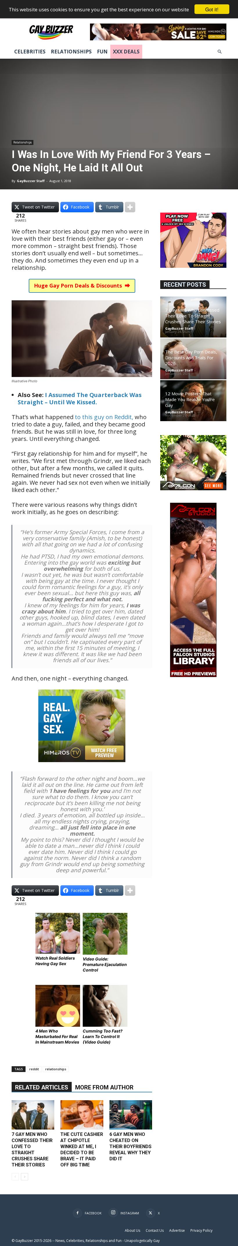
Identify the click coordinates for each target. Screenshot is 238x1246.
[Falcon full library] (193, 675)
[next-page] (24, 1176)
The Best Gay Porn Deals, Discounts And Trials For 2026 (191, 357)
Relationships (71, 51)
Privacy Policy (201, 1230)
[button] (219, 52)
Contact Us (155, 1230)
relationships (55, 1069)
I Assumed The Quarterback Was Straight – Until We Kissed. (80, 398)
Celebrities (30, 51)
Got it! (212, 9)
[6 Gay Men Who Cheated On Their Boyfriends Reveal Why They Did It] (130, 1115)
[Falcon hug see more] (193, 488)
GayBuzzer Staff (31, 181)
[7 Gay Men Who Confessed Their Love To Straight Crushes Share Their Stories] (33, 1115)
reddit (34, 1069)
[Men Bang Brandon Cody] (193, 266)
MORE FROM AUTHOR (104, 1087)
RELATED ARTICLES (41, 1087)
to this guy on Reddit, (105, 417)
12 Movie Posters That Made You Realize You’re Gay (190, 399)
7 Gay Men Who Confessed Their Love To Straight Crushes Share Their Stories (193, 315)
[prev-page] (15, 1176)
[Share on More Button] (130, 207)
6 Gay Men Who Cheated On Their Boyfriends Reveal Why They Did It (130, 1146)
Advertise (177, 1230)
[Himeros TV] (81, 766)
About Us (132, 1230)
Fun (102, 51)
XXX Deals (126, 51)
